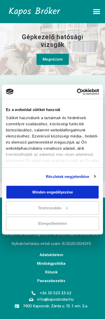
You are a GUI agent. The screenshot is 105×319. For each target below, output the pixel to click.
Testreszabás (49, 207)
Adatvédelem (51, 255)
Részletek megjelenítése (67, 176)
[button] (96, 11)
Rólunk (51, 272)
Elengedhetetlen (52, 223)
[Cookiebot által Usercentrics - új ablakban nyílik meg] (77, 91)
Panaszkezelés (51, 281)
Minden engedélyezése (52, 192)
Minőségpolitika (51, 263)
